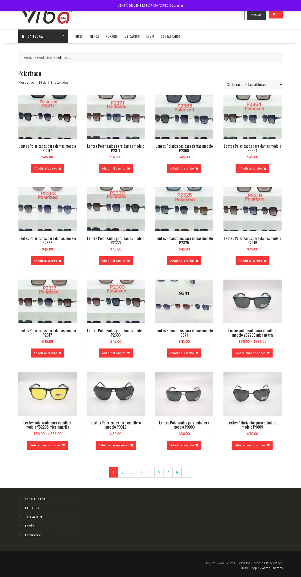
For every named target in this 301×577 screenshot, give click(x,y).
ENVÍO (150, 36)
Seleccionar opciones (250, 353)
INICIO (78, 36)
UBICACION (132, 36)
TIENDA (94, 36)
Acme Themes (272, 568)
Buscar (256, 15)
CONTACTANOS (171, 36)
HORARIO (112, 36)
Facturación (33, 535)
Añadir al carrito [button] (45, 168)
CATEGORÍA (35, 36)
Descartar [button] (176, 5)
